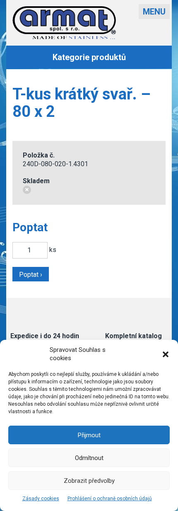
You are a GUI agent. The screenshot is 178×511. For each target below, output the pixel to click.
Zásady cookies (40, 498)
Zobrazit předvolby (89, 480)
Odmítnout (89, 458)
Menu (154, 12)
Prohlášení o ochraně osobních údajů (109, 498)
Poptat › (30, 275)
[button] (165, 354)
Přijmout (89, 435)
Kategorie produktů (89, 57)
